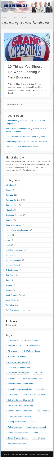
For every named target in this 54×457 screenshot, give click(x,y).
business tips (13, 340)
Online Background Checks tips (20, 410)
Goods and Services (14, 215)
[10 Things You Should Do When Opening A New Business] (27, 47)
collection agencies (31, 340)
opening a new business (17, 421)
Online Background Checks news (20, 405)
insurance (12, 378)
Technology (10, 305)
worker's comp (39, 438)
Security (9, 285)
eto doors (38, 372)
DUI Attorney (13, 351)
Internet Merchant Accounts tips (20, 389)
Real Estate (10, 275)
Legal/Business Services (15, 250)
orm (34, 421)
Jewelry (9, 240)
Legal (8, 245)
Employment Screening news (19, 367)
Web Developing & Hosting (16, 310)
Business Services (13, 199)
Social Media (11, 300)
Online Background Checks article (21, 400)
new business (13, 394)
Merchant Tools (12, 265)
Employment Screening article (19, 362)
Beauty (8, 189)
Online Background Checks (35, 394)
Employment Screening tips (18, 372)
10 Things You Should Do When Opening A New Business (25, 72)
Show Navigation (48, 37)
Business (9, 194)
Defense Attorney (33, 345)
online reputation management (19, 416)
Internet (9, 235)
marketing (41, 389)
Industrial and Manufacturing (17, 230)
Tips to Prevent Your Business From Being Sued (25, 136)
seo (45, 432)
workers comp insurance (17, 443)
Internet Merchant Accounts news (20, 383)
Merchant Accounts (13, 260)
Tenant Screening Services (18, 438)
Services (9, 290)
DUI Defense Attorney (32, 351)
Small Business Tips (14, 295)
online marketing (44, 410)
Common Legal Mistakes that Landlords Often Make (26, 141)
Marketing (9, 255)
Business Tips (11, 205)
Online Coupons (12, 270)
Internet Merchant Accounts (32, 378)
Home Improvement (13, 225)
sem (36, 432)
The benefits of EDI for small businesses (22, 146)
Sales (8, 280)
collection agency (14, 345)
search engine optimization (18, 432)
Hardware (9, 220)
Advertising (10, 184)
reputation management (37, 427)
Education (10, 210)
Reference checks (15, 427)
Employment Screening (17, 356)
